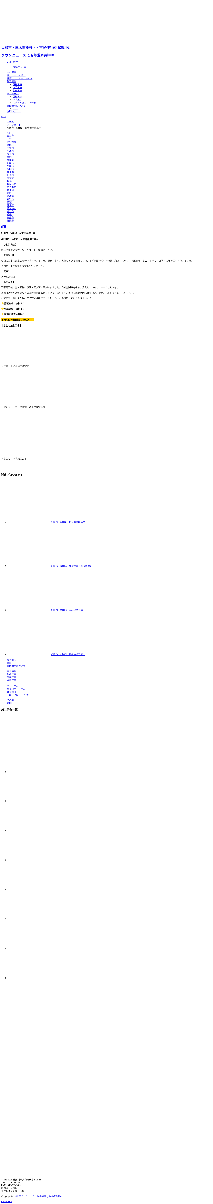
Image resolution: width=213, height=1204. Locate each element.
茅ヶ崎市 (11, 208)
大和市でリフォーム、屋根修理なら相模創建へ (38, 1196)
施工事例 (11, 81)
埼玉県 (10, 154)
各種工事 (17, 90)
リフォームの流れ (16, 75)
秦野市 (10, 199)
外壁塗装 (11, 692)
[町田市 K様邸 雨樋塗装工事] (28, 610)
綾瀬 (9, 202)
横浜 (9, 181)
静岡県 (10, 220)
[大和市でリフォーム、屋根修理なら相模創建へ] (23, 39)
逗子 (9, 214)
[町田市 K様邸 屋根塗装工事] (28, 654)
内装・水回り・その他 (24, 102)
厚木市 (10, 151)
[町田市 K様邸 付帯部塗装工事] (28, 522)
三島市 (10, 135)
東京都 (10, 178)
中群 (9, 138)
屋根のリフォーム (16, 688)
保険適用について (16, 105)
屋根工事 (17, 84)
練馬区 (10, 205)
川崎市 (10, 163)
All (8, 133)
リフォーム (13, 93)
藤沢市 (10, 211)
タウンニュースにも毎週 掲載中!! (27, 55)
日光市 (10, 175)
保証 (9, 663)
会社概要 (11, 72)
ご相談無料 (13, 62)
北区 (9, 145)
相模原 (10, 196)
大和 (9, 157)
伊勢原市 (11, 141)
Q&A (15, 108)
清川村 (10, 190)
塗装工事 (17, 87)
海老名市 (11, 187)
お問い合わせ (14, 111)
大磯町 (10, 160)
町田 (9, 193)
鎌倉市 (10, 217)
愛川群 (10, 172)
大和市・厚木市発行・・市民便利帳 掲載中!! (35, 48)
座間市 (10, 169)
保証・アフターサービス (19, 78)
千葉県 (10, 148)
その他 (10, 700)
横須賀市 (11, 184)
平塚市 (10, 166)
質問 (9, 703)
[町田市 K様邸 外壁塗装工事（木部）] (28, 566)
